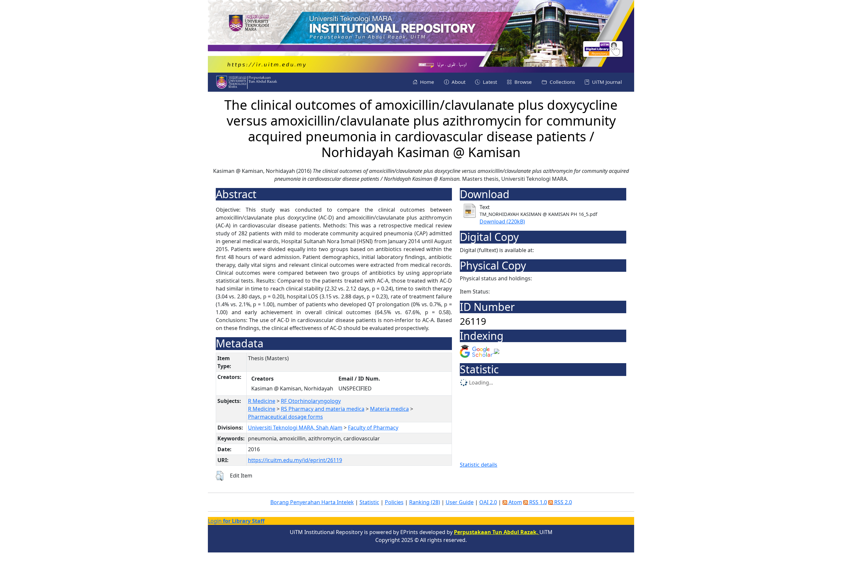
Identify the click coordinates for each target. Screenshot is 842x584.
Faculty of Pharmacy (373, 427)
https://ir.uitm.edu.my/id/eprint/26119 (295, 460)
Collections (561, 82)
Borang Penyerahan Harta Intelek (312, 502)
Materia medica (389, 408)
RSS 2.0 (562, 502)
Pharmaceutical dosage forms (285, 416)
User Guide (460, 502)
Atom (514, 502)
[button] (219, 476)
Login (236, 521)
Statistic (369, 502)
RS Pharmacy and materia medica (322, 408)
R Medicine (261, 401)
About (457, 82)
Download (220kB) (502, 221)
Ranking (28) (424, 502)
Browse (522, 82)
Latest (489, 82)
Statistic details (478, 464)
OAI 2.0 (488, 502)
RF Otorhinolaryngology (311, 401)
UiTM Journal (606, 82)
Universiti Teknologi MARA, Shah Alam (295, 427)
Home (426, 82)
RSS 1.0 (537, 502)
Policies (394, 502)
